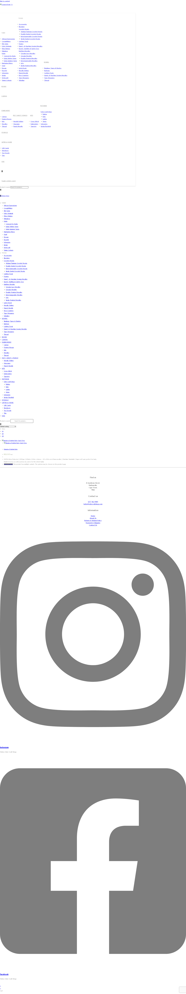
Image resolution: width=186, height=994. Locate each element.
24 (2, 431)
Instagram (4, 747)
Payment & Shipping (93, 523)
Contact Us (93, 525)
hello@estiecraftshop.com (93, 504)
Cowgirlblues (8, 208)
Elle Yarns (7, 211)
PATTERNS (5, 379)
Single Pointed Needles (13, 300)
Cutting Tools (8, 274)
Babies (8, 384)
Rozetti (6, 240)
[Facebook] (93, 966)
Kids (7, 387)
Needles (6, 353)
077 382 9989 (93, 502)
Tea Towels (7, 410)
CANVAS (5, 340)
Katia (5, 221)
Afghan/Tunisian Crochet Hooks (16, 263)
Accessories (8, 255)
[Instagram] (93, 739)
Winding (6, 316)
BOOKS (4, 337)
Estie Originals (8, 213)
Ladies (8, 389)
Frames (6, 276)
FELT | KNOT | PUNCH (10, 358)
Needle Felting (8, 305)
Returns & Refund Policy (93, 520)
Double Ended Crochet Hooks (16, 266)
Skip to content (5, 1)
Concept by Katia (12, 224)
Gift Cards (7, 405)
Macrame (7, 363)
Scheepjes (7, 242)
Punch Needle (8, 308)
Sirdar (6, 245)
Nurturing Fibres (9, 232)
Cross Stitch (8, 371)
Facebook (4, 974)
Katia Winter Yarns (12, 226)
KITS (3, 368)
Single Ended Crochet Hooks (15, 271)
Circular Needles (11, 290)
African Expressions (10, 205)
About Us (93, 518)
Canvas (6, 345)
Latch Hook (8, 303)
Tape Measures (9, 313)
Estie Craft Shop (9, 382)
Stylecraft (7, 247)
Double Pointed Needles (14, 292)
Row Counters (8, 311)
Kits (5, 350)
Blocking (6, 258)
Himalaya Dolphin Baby (11, 449)
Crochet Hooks (9, 261)
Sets (7, 297)
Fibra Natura (8, 216)
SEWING (5, 318)
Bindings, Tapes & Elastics (12, 321)
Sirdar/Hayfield (9, 397)
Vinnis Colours (8, 250)
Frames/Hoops (9, 347)
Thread (6, 334)
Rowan (6, 237)
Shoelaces (7, 408)
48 (2, 434)
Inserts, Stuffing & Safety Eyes (14, 282)
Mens (7, 392)
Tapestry (7, 376)
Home (93, 516)
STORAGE (5, 400)
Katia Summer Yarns (12, 229)
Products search (5, 187)
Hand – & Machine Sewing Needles (15, 279)
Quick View (21, 440)
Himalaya (7, 219)
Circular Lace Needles (13, 287)
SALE (3, 416)
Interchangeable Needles (14, 295)
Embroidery (8, 374)
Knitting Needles (9, 284)
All (2, 436)
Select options (8, 464)
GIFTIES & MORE (7, 403)
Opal (5, 234)
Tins (5, 413)
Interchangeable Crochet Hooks (16, 269)
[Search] (0, 190)
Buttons (6, 324)
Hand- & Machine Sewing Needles (15, 329)
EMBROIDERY (6, 342)
